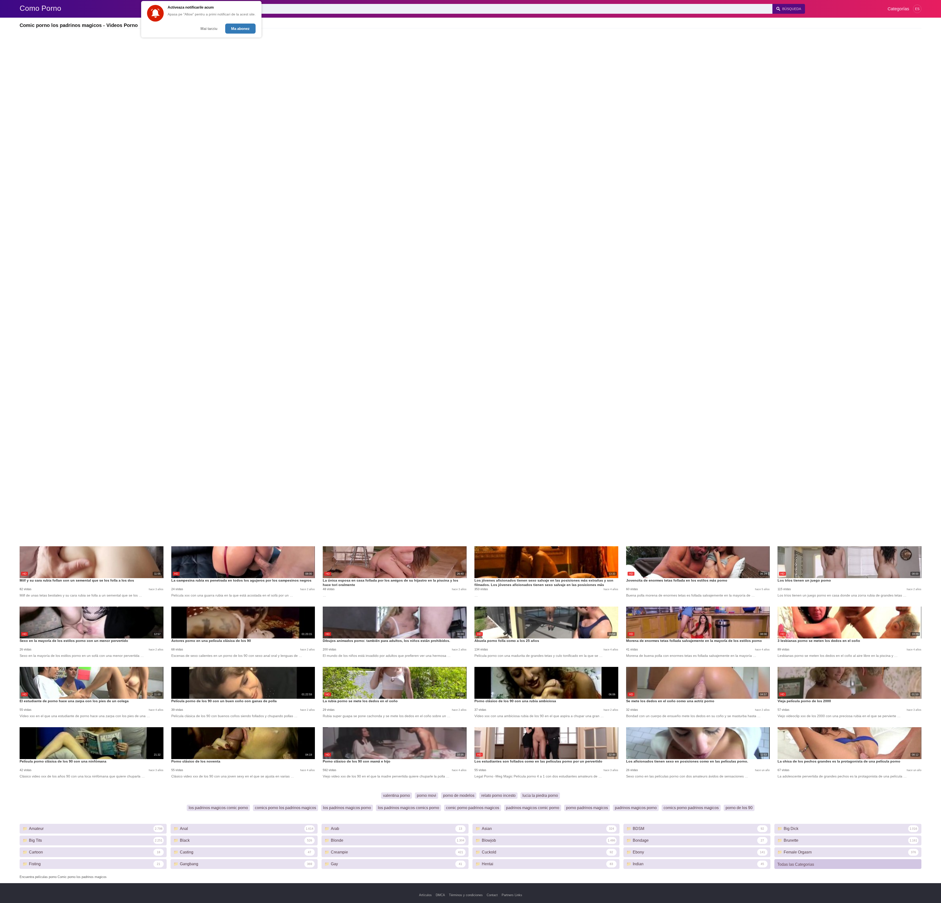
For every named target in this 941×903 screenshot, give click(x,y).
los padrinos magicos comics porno (408, 808)
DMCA (440, 895)
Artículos (425, 895)
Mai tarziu (208, 28)
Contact (492, 895)
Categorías (898, 8)
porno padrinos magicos (587, 808)
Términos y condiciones (466, 895)
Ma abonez (240, 28)
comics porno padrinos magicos (691, 808)
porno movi (426, 795)
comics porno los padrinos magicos (285, 808)
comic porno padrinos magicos (472, 808)
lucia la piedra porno (540, 795)
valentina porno (396, 795)
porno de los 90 (739, 808)
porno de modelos (458, 795)
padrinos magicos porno (636, 808)
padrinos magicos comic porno (532, 808)
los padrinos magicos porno (347, 808)
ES (917, 9)
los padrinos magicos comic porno (218, 808)
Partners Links (512, 895)
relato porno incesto (498, 795)
